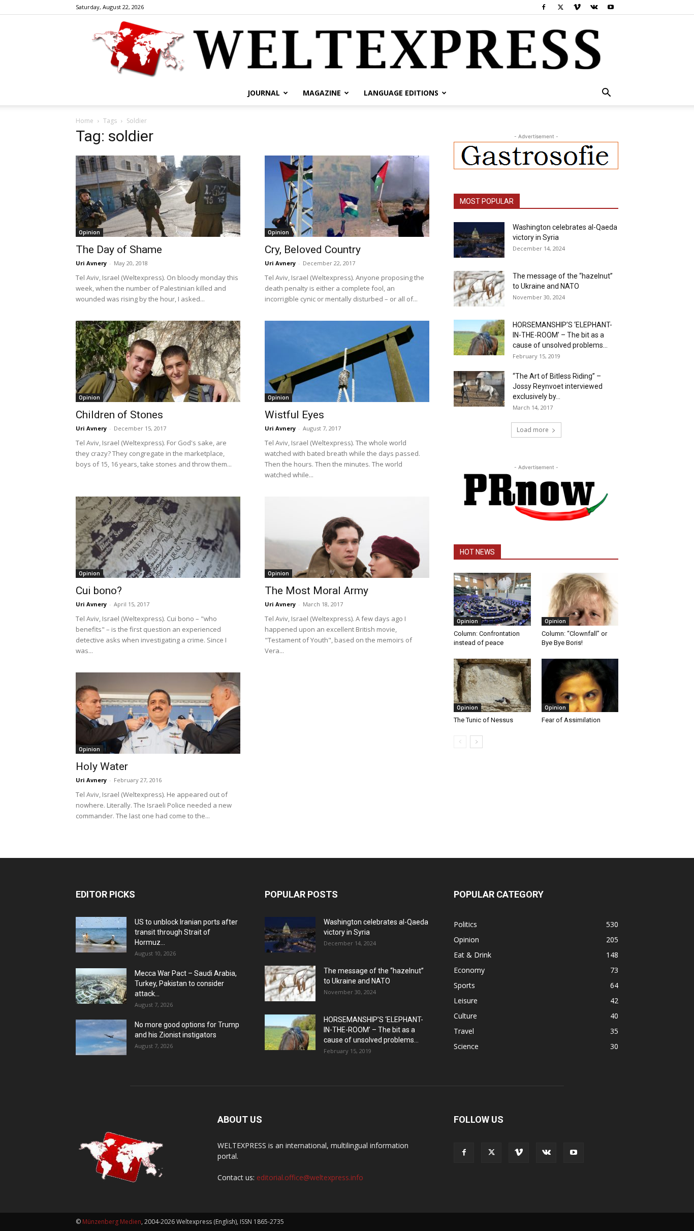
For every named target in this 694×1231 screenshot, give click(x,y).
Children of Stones (119, 415)
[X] (560, 7)
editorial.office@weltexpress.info (310, 1177)
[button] (606, 94)
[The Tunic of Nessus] (492, 685)
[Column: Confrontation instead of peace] (492, 599)
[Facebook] (543, 7)
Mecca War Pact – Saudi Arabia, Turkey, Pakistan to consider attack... (186, 983)
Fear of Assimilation (571, 720)
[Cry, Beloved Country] (347, 196)
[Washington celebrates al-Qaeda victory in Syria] (479, 240)
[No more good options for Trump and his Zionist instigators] (101, 1037)
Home (84, 120)
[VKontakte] (594, 7)
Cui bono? (99, 590)
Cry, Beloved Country (313, 249)
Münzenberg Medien (111, 1221)
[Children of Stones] (158, 361)
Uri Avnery (91, 263)
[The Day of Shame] (158, 196)
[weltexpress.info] (347, 48)
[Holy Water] (158, 713)
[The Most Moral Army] (347, 537)
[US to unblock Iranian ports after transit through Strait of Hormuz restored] (101, 934)
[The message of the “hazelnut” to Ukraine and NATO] (479, 288)
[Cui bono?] (158, 537)
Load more (533, 429)
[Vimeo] (577, 7)
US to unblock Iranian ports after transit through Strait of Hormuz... (186, 932)
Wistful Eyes (294, 415)
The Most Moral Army (316, 590)
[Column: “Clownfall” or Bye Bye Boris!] (580, 599)
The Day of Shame (119, 249)
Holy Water (102, 766)
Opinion (89, 232)
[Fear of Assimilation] (580, 685)
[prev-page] (460, 741)
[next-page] (476, 741)
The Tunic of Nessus (483, 720)
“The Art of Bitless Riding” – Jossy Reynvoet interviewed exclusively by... (558, 386)
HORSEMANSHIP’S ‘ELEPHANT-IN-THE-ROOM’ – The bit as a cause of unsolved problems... (562, 335)
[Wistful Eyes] (347, 361)
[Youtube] (610, 7)
